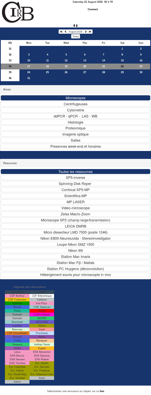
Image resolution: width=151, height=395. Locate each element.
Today (75, 36)
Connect (93, 9)
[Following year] (90, 31)
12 (66, 60)
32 (10, 54)
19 (66, 66)
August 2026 (75, 31)
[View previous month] (65, 31)
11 (47, 60)
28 (103, 72)
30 (141, 72)
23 (141, 66)
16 (141, 60)
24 (28, 72)
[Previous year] (61, 31)
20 (84, 66)
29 (122, 72)
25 (47, 72)
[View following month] (85, 31)
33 (10, 60)
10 (28, 60)
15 (122, 60)
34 (10, 66)
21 (103, 66)
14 (103, 60)
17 (28, 66)
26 (66, 72)
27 (84, 72)
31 (10, 48)
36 (10, 78)
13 (84, 60)
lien (102, 391)
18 (47, 66)
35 (10, 72)
